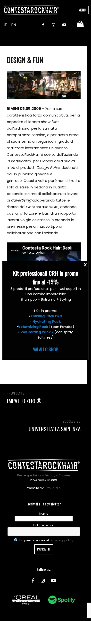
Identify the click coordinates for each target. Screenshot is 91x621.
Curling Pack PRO (46, 316)
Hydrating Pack (47, 321)
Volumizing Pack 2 (37, 332)
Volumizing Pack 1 (34, 326)
